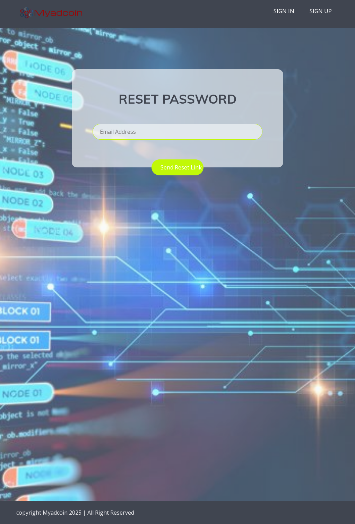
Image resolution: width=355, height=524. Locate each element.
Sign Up (321, 11)
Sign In (284, 11)
